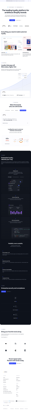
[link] (15, 1)
